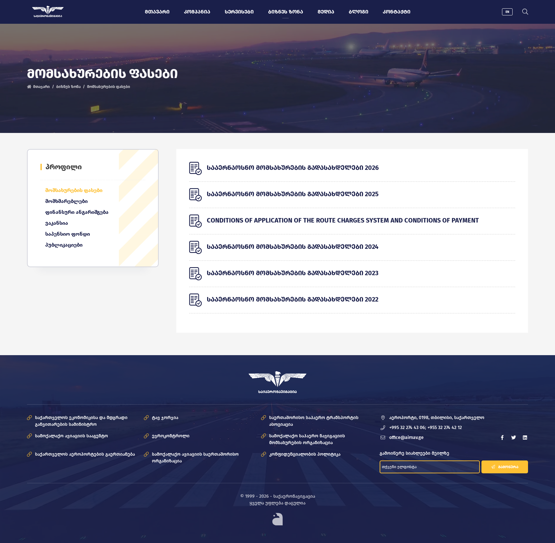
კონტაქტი (396, 12)
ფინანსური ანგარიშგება (77, 212)
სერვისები (239, 12)
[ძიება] (525, 12)
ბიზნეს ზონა (285, 12)
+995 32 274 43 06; (407, 427)
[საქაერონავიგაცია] (48, 10)
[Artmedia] (277, 519)
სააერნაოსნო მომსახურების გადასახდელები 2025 (293, 194)
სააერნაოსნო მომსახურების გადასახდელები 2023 (292, 273)
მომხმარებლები (66, 201)
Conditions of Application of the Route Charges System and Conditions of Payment (343, 220)
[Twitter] (513, 437)
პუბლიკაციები (64, 245)
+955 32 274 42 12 (444, 427)
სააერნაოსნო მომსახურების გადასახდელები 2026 (293, 167)
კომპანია (197, 12)
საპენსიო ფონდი (67, 234)
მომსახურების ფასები (73, 190)
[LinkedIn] (525, 437)
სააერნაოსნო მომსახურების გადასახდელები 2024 (292, 246)
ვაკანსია (56, 223)
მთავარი (157, 12)
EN (507, 12)
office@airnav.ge (406, 437)
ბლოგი (358, 12)
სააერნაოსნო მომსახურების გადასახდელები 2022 (292, 299)
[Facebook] (502, 437)
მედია (326, 12)
